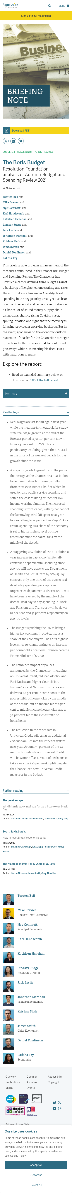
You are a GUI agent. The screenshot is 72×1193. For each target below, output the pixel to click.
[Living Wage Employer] (12, 1100)
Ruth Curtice (50, 846)
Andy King (63, 818)
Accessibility (55, 1076)
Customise (36, 1175)
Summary (11, 393)
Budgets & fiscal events (17, 151)
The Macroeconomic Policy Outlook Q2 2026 (29, 864)
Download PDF (21, 130)
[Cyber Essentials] (25, 1100)
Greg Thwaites (48, 873)
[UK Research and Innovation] (32, 1113)
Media (9, 1087)
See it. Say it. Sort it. (14, 831)
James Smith (50, 818)
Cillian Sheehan (35, 818)
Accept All (36, 1165)
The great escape (13, 800)
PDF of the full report (43, 380)
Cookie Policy (18, 1155)
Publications (13, 1082)
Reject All (36, 1185)
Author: (6, 818)
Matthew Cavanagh (21, 846)
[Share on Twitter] (6, 141)
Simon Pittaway (19, 818)
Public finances (44, 151)
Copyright (53, 1082)
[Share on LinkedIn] (13, 141)
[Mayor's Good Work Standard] (37, 1100)
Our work (11, 1076)
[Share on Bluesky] (21, 141)
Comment (32, 1076)
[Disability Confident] (16, 1113)
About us (32, 1082)
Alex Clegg (37, 846)
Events (31, 1087)
